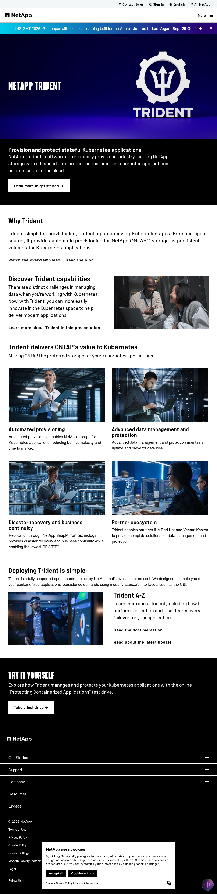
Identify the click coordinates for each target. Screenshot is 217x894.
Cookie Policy (17, 845)
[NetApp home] (18, 15)
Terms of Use (17, 829)
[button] (205, 15)
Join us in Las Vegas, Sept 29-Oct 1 (165, 28)
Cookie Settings (18, 853)
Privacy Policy (17, 837)
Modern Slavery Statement (26, 861)
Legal (12, 869)
